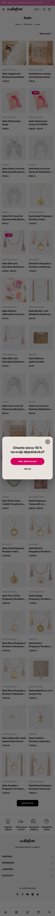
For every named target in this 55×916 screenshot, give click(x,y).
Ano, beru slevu (27, 461)
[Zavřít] (47, 441)
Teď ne (27, 469)
